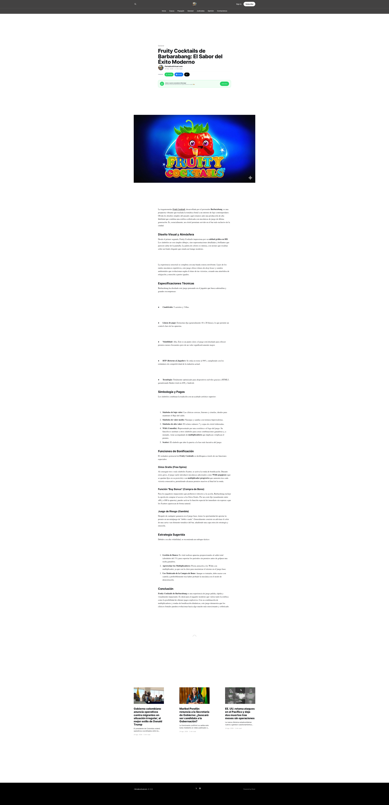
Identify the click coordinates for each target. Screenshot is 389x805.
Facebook (180, 74)
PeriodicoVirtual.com (174, 66)
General (190, 11)
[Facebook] (200, 788)
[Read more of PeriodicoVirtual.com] (161, 67)
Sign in (239, 4)
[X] (196, 788)
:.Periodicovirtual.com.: (141, 789)
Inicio (164, 11)
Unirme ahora (224, 83)
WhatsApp (170, 74)
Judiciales (201, 11)
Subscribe (249, 4)
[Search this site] (135, 4)
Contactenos (222, 11)
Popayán (180, 11)
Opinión (211, 11)
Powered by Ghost (249, 789)
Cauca (171, 11)
